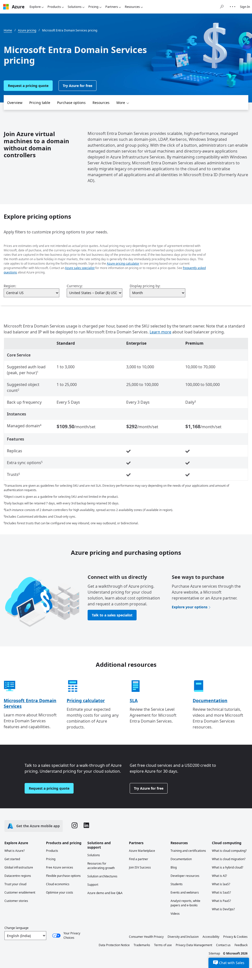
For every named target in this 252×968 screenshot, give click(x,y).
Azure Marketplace (142, 851)
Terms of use (163, 945)
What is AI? (219, 876)
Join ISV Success (140, 867)
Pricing (93, 6)
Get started (12, 859)
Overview (14, 102)
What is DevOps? (223, 909)
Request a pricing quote (28, 85)
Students (177, 884)
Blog (174, 867)
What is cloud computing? (229, 851)
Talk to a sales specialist (112, 615)
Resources (132, 6)
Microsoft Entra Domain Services (30, 703)
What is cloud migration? (228, 859)
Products (54, 6)
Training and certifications (188, 851)
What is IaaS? (221, 884)
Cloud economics (57, 884)
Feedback (241, 945)
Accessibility (211, 937)
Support (92, 885)
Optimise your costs (59, 892)
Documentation (210, 700)
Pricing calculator (86, 700)
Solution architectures (102, 876)
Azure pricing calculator (123, 263)
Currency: (75, 286)
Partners (111, 6)
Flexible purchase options (63, 876)
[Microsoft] (6, 7)
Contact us (223, 945)
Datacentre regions (17, 876)
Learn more (160, 332)
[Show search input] (221, 6)
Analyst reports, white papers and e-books (185, 903)
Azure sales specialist (79, 268)
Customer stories (16, 901)
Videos (175, 913)
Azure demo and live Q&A (105, 893)
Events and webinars (185, 892)
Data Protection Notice (114, 945)
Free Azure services (59, 867)
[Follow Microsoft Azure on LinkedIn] (86, 826)
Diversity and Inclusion (183, 937)
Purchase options (71, 102)
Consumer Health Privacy (146, 937)
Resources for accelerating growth (101, 865)
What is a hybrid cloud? (227, 867)
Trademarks (142, 945)
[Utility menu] (232, 6)
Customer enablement (19, 892)
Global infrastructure (18, 867)
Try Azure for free (77, 85)
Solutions (74, 6)
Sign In (245, 6)
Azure (18, 7)
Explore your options (189, 607)
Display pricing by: (145, 286)
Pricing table (39, 102)
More (120, 102)
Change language (16, 928)
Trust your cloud (15, 884)
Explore (35, 6)
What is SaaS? (221, 892)
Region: (10, 286)
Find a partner (138, 859)
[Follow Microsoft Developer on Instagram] (75, 826)
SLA (134, 700)
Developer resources (185, 876)
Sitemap (214, 953)
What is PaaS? (221, 901)
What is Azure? (14, 851)
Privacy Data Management (194, 945)
